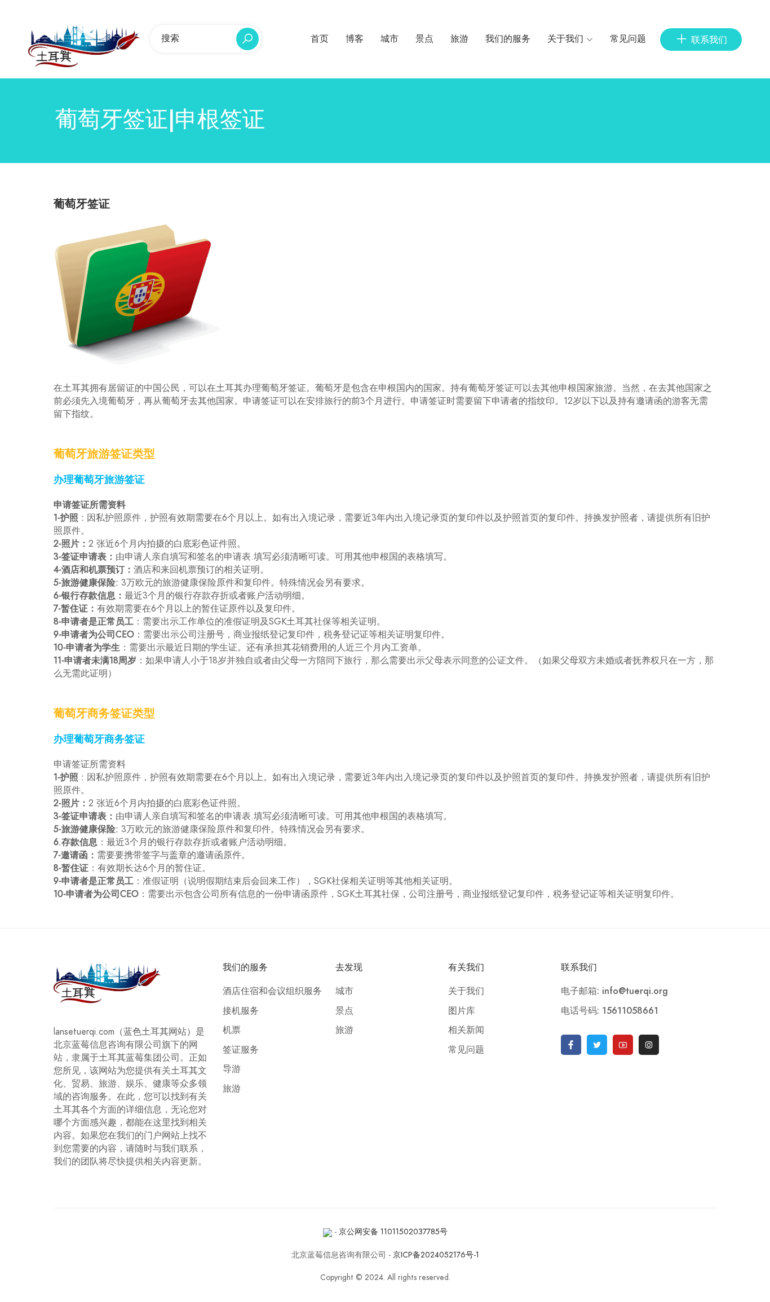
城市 (389, 39)
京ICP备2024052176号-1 (436, 1255)
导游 (232, 1069)
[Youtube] (623, 1045)
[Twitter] (597, 1045)
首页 (320, 39)
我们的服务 (507, 39)
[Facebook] (571, 1045)
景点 (424, 39)
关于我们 (565, 39)
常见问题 (628, 39)
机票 (232, 1030)
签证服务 (241, 1050)
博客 (355, 39)
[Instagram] (649, 1045)
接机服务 (241, 1011)
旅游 (459, 39)
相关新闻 (466, 1030)
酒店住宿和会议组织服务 (272, 991)
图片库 (461, 1011)
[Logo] (84, 45)
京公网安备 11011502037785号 (393, 1231)
